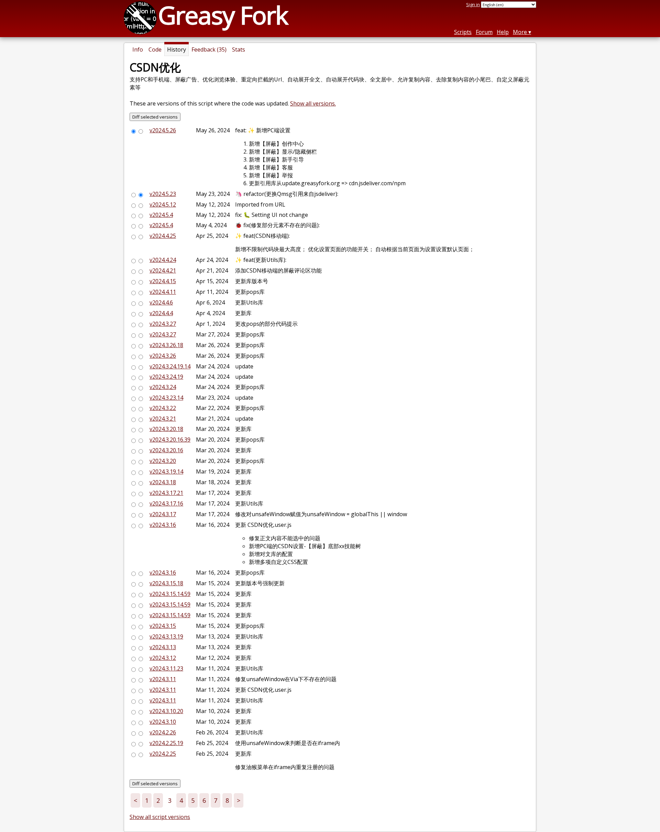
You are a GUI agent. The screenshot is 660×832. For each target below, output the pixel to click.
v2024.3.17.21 (166, 493)
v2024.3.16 (163, 525)
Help (503, 32)
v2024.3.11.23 (166, 668)
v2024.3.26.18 (166, 345)
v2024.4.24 (163, 260)
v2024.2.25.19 (166, 743)
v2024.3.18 (163, 482)
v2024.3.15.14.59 (170, 594)
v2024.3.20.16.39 (170, 439)
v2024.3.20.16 (166, 450)
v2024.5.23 (163, 194)
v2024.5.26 (163, 130)
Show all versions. (313, 103)
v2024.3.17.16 (166, 503)
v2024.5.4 (161, 215)
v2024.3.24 (163, 387)
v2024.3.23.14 (166, 397)
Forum (484, 32)
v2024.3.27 (163, 324)
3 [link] (170, 800)
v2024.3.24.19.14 (170, 366)
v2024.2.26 (163, 732)
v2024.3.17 (163, 514)
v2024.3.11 (163, 679)
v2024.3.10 (163, 721)
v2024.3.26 (163, 355)
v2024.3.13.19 (166, 636)
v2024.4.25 (163, 236)
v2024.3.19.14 (166, 471)
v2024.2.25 (163, 753)
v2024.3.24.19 (166, 376)
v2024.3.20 (163, 461)
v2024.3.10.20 (166, 711)
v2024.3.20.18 (166, 429)
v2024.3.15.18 (166, 583)
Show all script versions (160, 817)
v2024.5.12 (163, 204)
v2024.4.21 (163, 270)
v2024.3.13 (163, 647)
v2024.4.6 (161, 302)
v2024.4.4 (161, 313)
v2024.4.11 (163, 292)
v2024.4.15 (163, 281)
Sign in (473, 4)
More (520, 32)
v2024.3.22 (163, 408)
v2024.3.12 (163, 658)
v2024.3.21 (163, 418)
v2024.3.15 (163, 626)
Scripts (463, 32)
